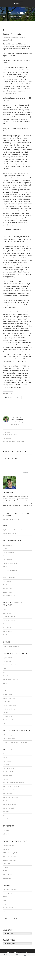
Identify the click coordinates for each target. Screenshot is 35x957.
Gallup (5, 757)
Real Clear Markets (9, 585)
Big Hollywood (7, 658)
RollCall (5, 779)
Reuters (5, 713)
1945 (4, 609)
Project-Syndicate (9, 709)
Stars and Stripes (8, 624)
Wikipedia (6, 834)
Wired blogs (7, 878)
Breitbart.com (7, 694)
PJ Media (6, 764)
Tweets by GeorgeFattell (11, 519)
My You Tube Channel (10, 533)
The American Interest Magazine (13, 783)
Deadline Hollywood (9, 665)
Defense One (7, 613)
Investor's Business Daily (11, 574)
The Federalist (7, 793)
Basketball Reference (10, 889)
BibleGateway (7, 735)
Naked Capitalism (9, 577)
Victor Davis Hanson (9, 819)
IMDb (5, 668)
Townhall (6, 812)
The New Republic (8, 808)
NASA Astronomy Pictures (11, 853)
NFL (4, 904)
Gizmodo (6, 849)
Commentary (7, 754)
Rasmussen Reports (9, 768)
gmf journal (17, 13)
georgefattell (7, 40)
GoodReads (6, 830)
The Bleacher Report (9, 908)
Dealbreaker (7, 556)
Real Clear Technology (10, 856)
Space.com (6, 864)
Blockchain (6, 549)
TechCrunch (7, 871)
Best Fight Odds (8, 893)
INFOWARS (6, 702)
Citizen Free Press (9, 698)
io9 (4, 672)
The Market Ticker (9, 596)
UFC (4, 911)
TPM (4, 815)
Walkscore (6, 923)
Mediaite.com (7, 676)
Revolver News (7, 716)
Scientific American (9, 860)
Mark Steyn (7, 761)
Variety (5, 683)
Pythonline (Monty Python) (11, 646)
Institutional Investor (10, 570)
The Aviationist (7, 631)
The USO (5, 635)
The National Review (9, 804)
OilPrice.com (7, 581)
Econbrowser (7, 559)
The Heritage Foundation (11, 797)
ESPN (5, 897)
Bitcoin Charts (7, 545)
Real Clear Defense (9, 620)
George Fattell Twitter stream (16, 514)
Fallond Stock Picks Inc (10, 563)
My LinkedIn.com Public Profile (13, 530)
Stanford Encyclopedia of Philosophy (15, 742)
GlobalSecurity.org (9, 617)
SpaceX (5, 867)
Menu (18, 4)
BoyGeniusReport (8, 845)
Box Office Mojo (8, 661)
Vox (4, 723)
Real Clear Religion (9, 738)
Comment (25, 472)
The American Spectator (11, 786)
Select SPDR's (7, 592)
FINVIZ (5, 567)
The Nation (6, 801)
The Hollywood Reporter (10, 679)
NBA (4, 900)
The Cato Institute (9, 790)
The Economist (8, 720)
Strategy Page (7, 627)
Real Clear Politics (9, 772)
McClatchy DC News (9, 705)
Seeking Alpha (7, 588)
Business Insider (8, 552)
